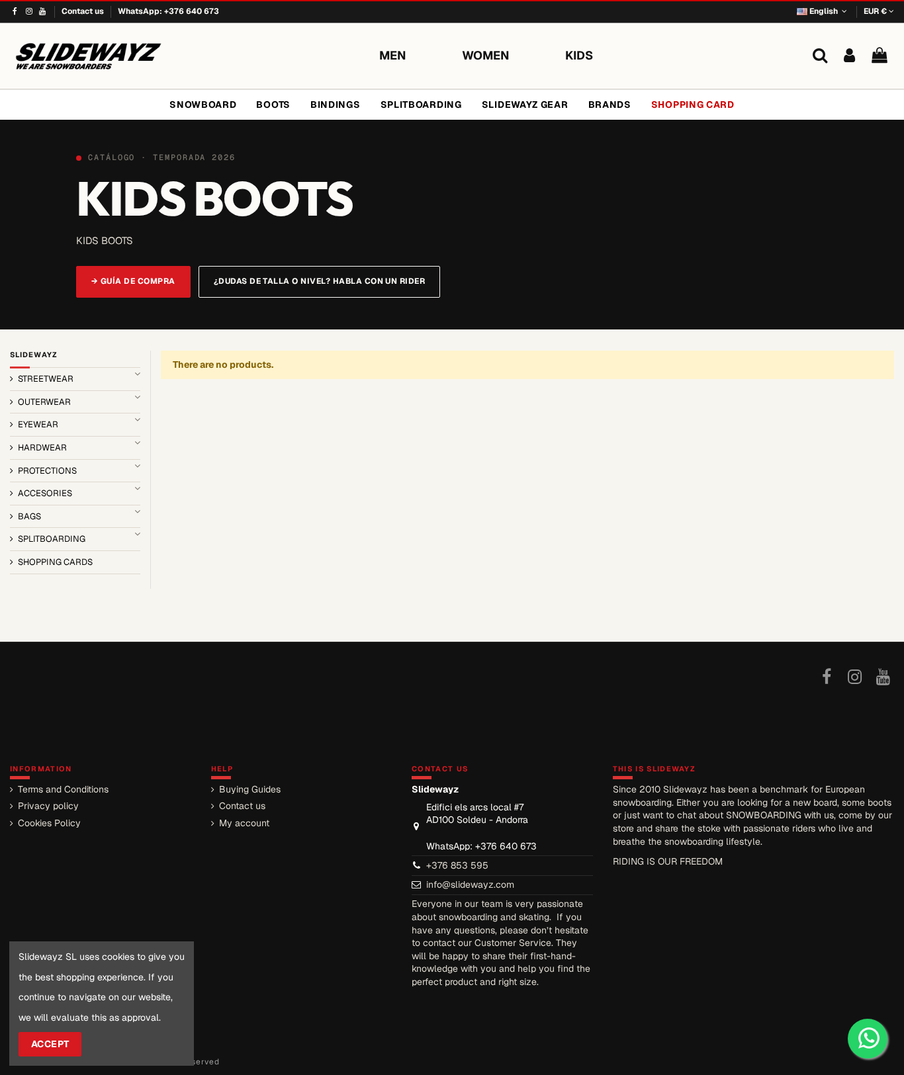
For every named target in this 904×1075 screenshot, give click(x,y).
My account (244, 823)
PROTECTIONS (47, 470)
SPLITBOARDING (51, 538)
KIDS (579, 55)
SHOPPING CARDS (55, 562)
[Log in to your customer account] (849, 56)
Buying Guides (250, 789)
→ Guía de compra (133, 281)
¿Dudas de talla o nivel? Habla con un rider (320, 281)
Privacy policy (48, 806)
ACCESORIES (45, 493)
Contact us (84, 11)
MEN (392, 55)
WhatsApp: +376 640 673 (168, 11)
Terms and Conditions (63, 789)
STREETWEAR (45, 378)
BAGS (29, 516)
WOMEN (486, 55)
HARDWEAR (42, 447)
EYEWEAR (38, 424)
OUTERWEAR (44, 402)
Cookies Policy (49, 823)
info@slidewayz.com (470, 884)
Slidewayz (34, 354)
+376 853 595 (457, 865)
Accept (50, 1044)
